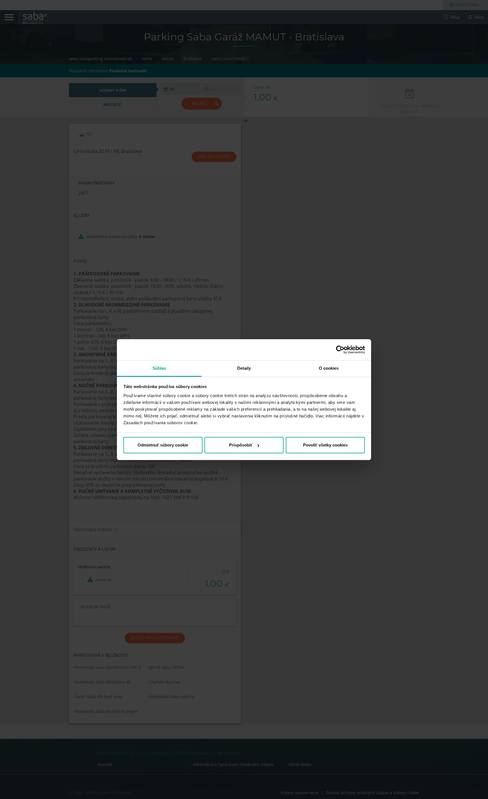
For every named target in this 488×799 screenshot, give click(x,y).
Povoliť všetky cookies (325, 445)
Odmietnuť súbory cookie (163, 445)
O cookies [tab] (329, 368)
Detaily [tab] (244, 368)
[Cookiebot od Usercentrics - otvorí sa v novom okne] (340, 349)
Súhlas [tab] (159, 368)
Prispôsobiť (240, 445)
